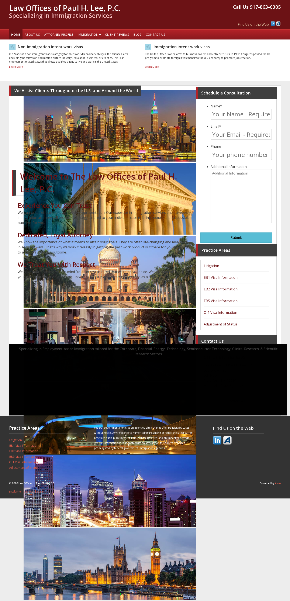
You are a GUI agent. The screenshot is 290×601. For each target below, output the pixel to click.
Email (216, 126)
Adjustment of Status (220, 324)
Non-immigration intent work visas (50, 46)
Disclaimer (15, 491)
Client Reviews (117, 34)
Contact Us (155, 34)
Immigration (88, 34)
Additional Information (229, 166)
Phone (216, 146)
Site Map (29, 491)
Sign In (40, 491)
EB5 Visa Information (221, 300)
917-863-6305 (265, 7)
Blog (137, 34)
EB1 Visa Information (221, 277)
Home (15, 34)
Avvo (278, 23)
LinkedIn (273, 23)
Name (216, 106)
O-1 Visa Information (220, 312)
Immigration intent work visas (181, 46)
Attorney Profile (58, 34)
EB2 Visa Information (221, 289)
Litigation (211, 265)
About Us (32, 34)
